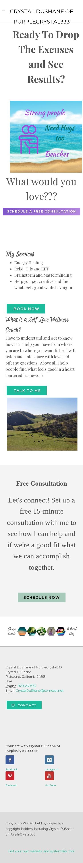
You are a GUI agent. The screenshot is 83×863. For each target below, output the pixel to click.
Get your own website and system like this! (41, 851)
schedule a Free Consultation (41, 211)
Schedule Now (41, 597)
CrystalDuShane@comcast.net (40, 691)
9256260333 (27, 686)
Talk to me (26, 391)
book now (25, 309)
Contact (26, 705)
